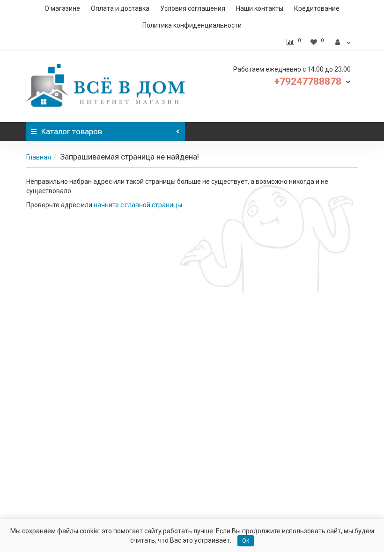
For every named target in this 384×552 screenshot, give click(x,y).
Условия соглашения (192, 8)
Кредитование (317, 8)
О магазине (62, 8)
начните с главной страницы (138, 205)
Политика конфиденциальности (192, 25)
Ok (245, 540)
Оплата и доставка (120, 8)
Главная (38, 157)
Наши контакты (259, 8)
